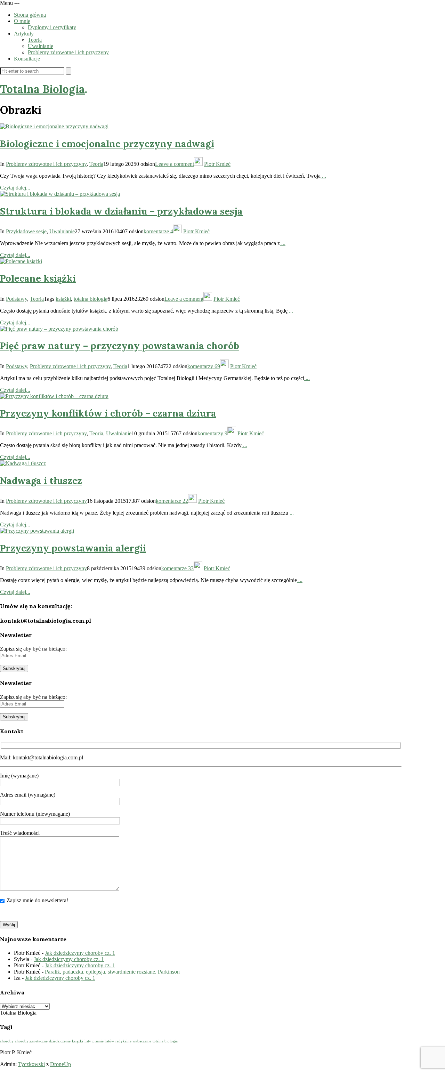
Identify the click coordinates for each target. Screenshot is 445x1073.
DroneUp (60, 1064)
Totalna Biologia (42, 89)
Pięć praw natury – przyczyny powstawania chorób (119, 346)
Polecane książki (38, 278)
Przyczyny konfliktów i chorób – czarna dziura (108, 413)
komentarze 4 (158, 231)
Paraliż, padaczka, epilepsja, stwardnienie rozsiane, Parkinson (112, 972)
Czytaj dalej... (15, 188)
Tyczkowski (31, 1064)
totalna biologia (90, 299)
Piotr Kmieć (217, 164)
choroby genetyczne (31, 1041)
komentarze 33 (177, 568)
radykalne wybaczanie (133, 1041)
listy (87, 1041)
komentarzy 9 (212, 433)
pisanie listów (103, 1041)
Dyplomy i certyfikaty (52, 27)
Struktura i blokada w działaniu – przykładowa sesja (121, 211)
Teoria (35, 40)
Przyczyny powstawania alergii (73, 548)
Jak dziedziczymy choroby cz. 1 (80, 953)
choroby (7, 1041)
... (323, 176)
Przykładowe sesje (26, 231)
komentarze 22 (172, 501)
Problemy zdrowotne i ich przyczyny (68, 52)
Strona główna (30, 15)
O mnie (22, 21)
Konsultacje (27, 59)
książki (63, 299)
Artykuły (24, 34)
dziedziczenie (60, 1041)
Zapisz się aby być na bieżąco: (33, 649)
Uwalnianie (40, 46)
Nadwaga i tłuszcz (41, 480)
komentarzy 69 (203, 366)
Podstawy (16, 299)
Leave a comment (174, 164)
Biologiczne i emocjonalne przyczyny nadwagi (107, 144)
